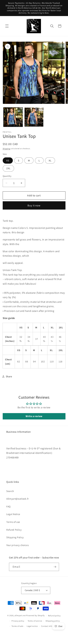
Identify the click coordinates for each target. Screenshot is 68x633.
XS (7, 160)
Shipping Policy (15, 537)
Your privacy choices (17, 545)
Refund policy (54, 615)
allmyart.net (20, 615)
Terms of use (13, 521)
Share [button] (9, 376)
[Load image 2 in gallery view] (33, 117)
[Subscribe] (55, 567)
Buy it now (34, 205)
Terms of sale (17, 626)
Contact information (50, 626)
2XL (8, 168)
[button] (7, 26)
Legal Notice (13, 514)
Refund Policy (14, 529)
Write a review (34, 416)
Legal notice (32, 626)
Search (10, 491)
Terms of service (35, 621)
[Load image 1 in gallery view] (13, 117)
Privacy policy (18, 621)
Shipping (6, 148)
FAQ (8, 506)
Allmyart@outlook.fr (17, 498)
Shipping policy (53, 621)
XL (50, 160)
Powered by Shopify (35, 615)
